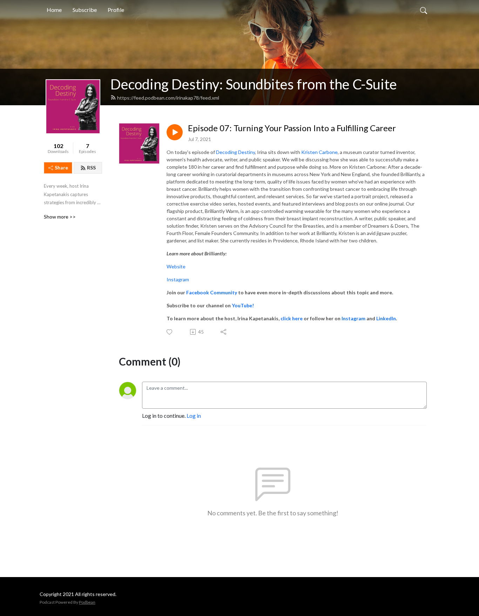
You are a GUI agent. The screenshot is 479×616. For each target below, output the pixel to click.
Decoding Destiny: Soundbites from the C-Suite (253, 84)
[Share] (224, 331)
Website (176, 266)
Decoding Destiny (235, 152)
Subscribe (85, 9)
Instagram (178, 279)
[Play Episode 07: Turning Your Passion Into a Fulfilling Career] (175, 132)
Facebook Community (211, 292)
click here (292, 318)
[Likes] (170, 332)
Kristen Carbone (319, 152)
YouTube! (243, 305)
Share (61, 167)
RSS (91, 167)
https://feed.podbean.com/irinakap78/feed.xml (168, 98)
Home (54, 9)
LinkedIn (386, 318)
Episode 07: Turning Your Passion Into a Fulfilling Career (292, 128)
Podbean (87, 602)
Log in (194, 415)
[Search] (423, 10)
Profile (116, 9)
